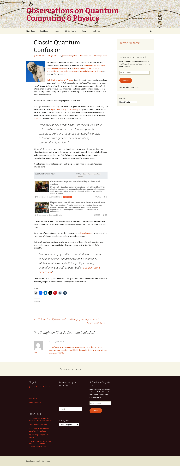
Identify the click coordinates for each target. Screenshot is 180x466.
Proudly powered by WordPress (38, 461)
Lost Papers (44, 31)
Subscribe (125, 80)
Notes (57, 31)
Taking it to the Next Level (38, 424)
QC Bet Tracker (71, 31)
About (84, 31)
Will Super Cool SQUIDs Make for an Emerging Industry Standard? (66, 319)
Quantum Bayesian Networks (39, 387)
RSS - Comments (35, 402)
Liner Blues (30, 31)
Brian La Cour (86, 56)
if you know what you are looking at (65, 109)
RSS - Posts (33, 398)
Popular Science (55, 56)
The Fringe (96, 31)
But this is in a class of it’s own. (60, 80)
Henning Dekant (101, 56)
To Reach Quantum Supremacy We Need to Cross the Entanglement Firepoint (40, 443)
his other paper (86, 233)
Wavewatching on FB (129, 42)
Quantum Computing (69, 56)
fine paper (38, 118)
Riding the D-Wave (97, 322)
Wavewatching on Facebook (67, 384)
